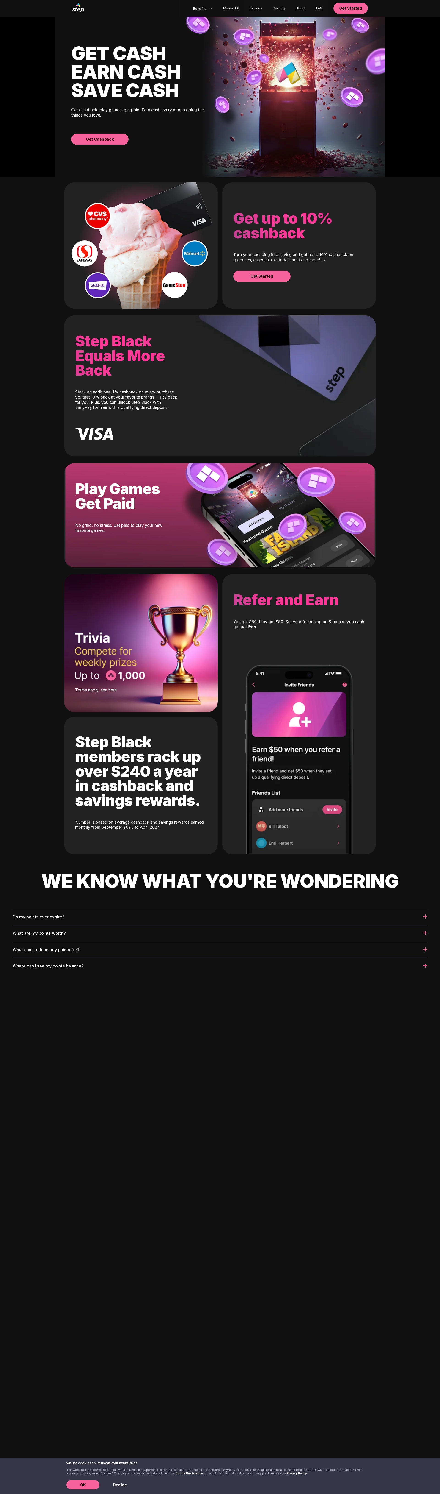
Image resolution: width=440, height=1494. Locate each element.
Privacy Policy (297, 1473)
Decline (120, 1485)
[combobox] (202, 8)
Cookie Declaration (189, 1473)
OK (83, 1485)
